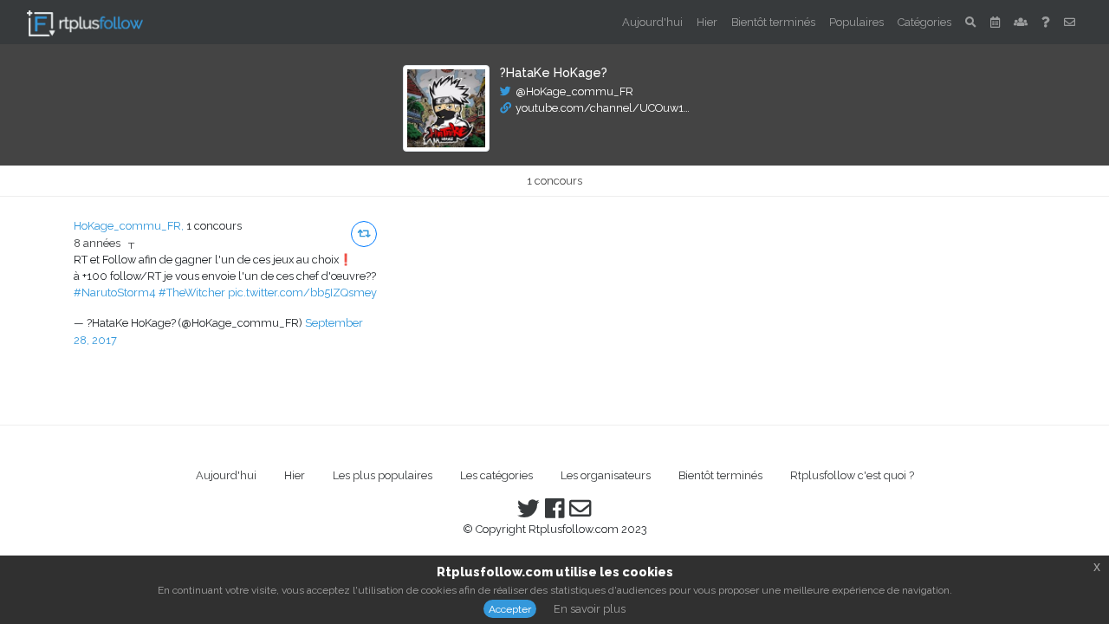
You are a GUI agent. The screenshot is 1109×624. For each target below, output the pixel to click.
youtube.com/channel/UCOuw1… (603, 107)
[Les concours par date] (995, 22)
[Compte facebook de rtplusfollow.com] (554, 512)
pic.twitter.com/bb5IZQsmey (302, 292)
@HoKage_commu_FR (574, 91)
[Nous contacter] (1069, 22)
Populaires (856, 22)
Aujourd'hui (652, 22)
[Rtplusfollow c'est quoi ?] (1045, 22)
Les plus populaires (382, 475)
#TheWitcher (192, 292)
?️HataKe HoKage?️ (553, 72)
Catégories (924, 22)
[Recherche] (970, 22)
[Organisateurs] (1020, 22)
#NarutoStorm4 (115, 292)
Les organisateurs (606, 475)
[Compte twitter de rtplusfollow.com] (528, 512)
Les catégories (496, 475)
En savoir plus (590, 608)
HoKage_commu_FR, (129, 225)
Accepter (510, 609)
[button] (364, 234)
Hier (707, 22)
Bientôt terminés (773, 22)
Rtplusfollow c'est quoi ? (852, 475)
